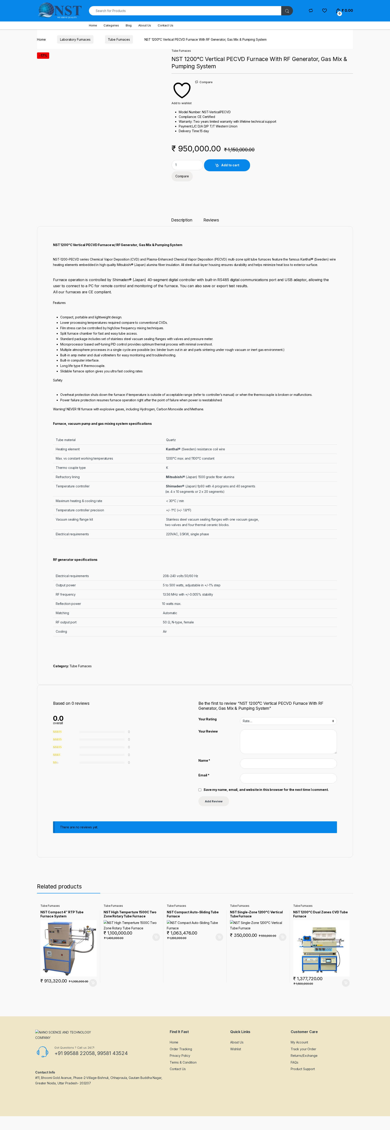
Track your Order (303, 1049)
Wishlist (235, 1049)
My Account (299, 1042)
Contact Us (165, 25)
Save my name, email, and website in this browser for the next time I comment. (266, 790)
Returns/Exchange (304, 1055)
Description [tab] (181, 220)
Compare (206, 82)
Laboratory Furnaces (75, 39)
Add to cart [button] (93, 983)
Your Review (208, 731)
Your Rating (207, 719)
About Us (144, 25)
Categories (111, 25)
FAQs (294, 1062)
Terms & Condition (183, 1062)
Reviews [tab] (211, 220)
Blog (129, 25)
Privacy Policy (180, 1055)
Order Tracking (181, 1049)
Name (204, 760)
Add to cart (230, 165)
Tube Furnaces (119, 39)
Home (93, 25)
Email (203, 775)
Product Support (303, 1069)
